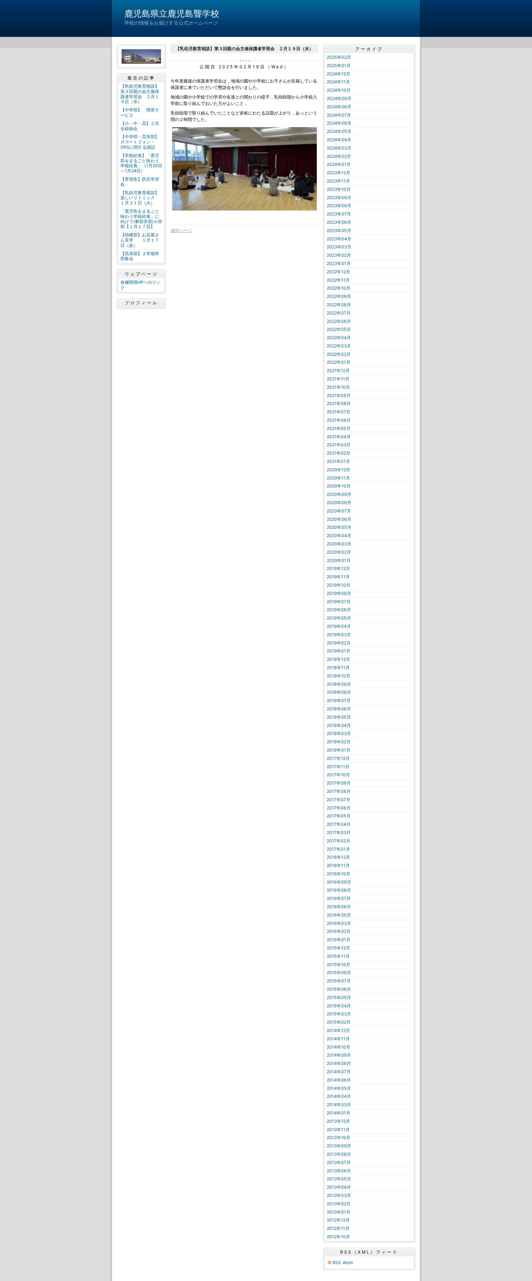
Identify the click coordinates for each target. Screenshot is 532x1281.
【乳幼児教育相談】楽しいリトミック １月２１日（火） (139, 198)
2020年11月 (338, 477)
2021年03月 (339, 444)
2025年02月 (339, 57)
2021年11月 (338, 378)
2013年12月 (338, 1121)
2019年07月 (339, 601)
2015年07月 (339, 980)
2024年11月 (338, 81)
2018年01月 (338, 750)
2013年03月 (339, 1195)
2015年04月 (339, 1005)
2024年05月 (339, 131)
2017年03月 (339, 832)
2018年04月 (339, 725)
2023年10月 (339, 189)
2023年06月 (339, 222)
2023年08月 (339, 205)
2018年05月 (339, 717)
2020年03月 (339, 543)
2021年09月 (339, 395)
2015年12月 (338, 947)
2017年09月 (339, 782)
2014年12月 (338, 1030)
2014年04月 (339, 1096)
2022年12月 (338, 271)
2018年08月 (339, 692)
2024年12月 (338, 73)
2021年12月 (338, 370)
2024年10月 (339, 90)
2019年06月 (339, 609)
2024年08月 (339, 106)
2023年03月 (339, 246)
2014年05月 (339, 1088)
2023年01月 (339, 263)
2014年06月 (339, 1079)
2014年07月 (339, 1071)
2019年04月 (339, 626)
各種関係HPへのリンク (140, 284)
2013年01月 (338, 1212)
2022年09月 (339, 296)
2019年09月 (339, 593)
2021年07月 (338, 411)
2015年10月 (338, 964)
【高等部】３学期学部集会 (139, 256)
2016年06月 (339, 906)
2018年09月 (339, 684)
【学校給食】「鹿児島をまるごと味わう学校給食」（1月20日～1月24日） (141, 163)
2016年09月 (339, 882)
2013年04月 (339, 1187)
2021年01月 (338, 461)
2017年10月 (338, 774)
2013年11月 (338, 1129)
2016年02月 (339, 931)
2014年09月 (339, 1055)
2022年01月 (338, 362)
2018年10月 (338, 675)
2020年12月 (338, 469)
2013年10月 (338, 1137)
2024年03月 (339, 148)
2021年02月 (338, 453)
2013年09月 (339, 1145)
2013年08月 (339, 1154)
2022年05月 (339, 329)
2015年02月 (339, 1022)
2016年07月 (339, 898)
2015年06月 (339, 989)
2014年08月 (339, 1063)
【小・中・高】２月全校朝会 (139, 126)
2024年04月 (339, 139)
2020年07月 (339, 510)
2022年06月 (339, 321)
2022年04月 (339, 337)
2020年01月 (339, 560)
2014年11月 (338, 1038)
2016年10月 (338, 873)
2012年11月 (338, 1228)
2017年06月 (339, 807)
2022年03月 (339, 345)
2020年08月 (339, 502)
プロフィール (141, 303)
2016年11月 (338, 865)
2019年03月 (339, 634)
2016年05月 (339, 915)
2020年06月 (339, 519)
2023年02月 (339, 255)
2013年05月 (339, 1178)
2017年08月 (339, 791)
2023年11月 (338, 180)
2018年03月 (339, 733)
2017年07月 (338, 799)
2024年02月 (339, 156)
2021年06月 (339, 420)
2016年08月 (339, 890)
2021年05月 (339, 428)
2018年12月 (338, 659)
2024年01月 (339, 164)
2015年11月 (338, 956)
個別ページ (181, 230)
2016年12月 (338, 857)
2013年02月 (339, 1203)
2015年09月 (339, 972)
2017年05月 (339, 815)
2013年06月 (339, 1170)
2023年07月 (339, 213)
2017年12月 (338, 758)
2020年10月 (339, 485)
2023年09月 (339, 197)
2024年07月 (339, 115)
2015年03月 (339, 1013)
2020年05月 (339, 527)
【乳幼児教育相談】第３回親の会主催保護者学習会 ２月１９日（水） (139, 93)
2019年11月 (338, 576)
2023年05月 (339, 230)
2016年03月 (339, 923)
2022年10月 (338, 288)
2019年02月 (339, 642)
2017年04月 (339, 824)
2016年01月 (338, 939)
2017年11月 (338, 766)
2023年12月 (338, 172)
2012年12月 (338, 1220)
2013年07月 (339, 1162)
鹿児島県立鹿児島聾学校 (171, 13)
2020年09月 (339, 494)
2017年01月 (338, 849)
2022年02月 (339, 354)
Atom (348, 1262)
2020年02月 (339, 552)
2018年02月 (339, 741)
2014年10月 (338, 1047)
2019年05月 (339, 617)
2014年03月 (339, 1104)
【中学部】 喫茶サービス (139, 112)
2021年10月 (338, 387)
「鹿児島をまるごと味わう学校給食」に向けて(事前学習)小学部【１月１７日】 (141, 218)
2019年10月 (338, 585)
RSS (336, 1262)
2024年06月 (339, 123)
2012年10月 (338, 1236)
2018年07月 (339, 700)
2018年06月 (339, 708)
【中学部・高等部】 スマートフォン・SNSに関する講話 (141, 142)
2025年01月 (339, 65)
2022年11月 (338, 280)
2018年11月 (338, 667)
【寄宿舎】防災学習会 (139, 181)
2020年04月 (339, 535)
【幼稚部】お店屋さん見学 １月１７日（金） (139, 240)
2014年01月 (338, 1112)
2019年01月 (338, 650)
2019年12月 (338, 568)
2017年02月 (338, 840)
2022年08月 (339, 304)
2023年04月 (339, 238)
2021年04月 (339, 436)
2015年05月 (339, 997)
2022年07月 (339, 312)
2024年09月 (339, 98)
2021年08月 (339, 403)
